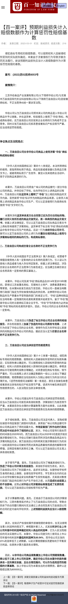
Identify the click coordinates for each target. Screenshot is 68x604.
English (61, 5)
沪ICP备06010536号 (55, 594)
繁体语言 (47, 5)
